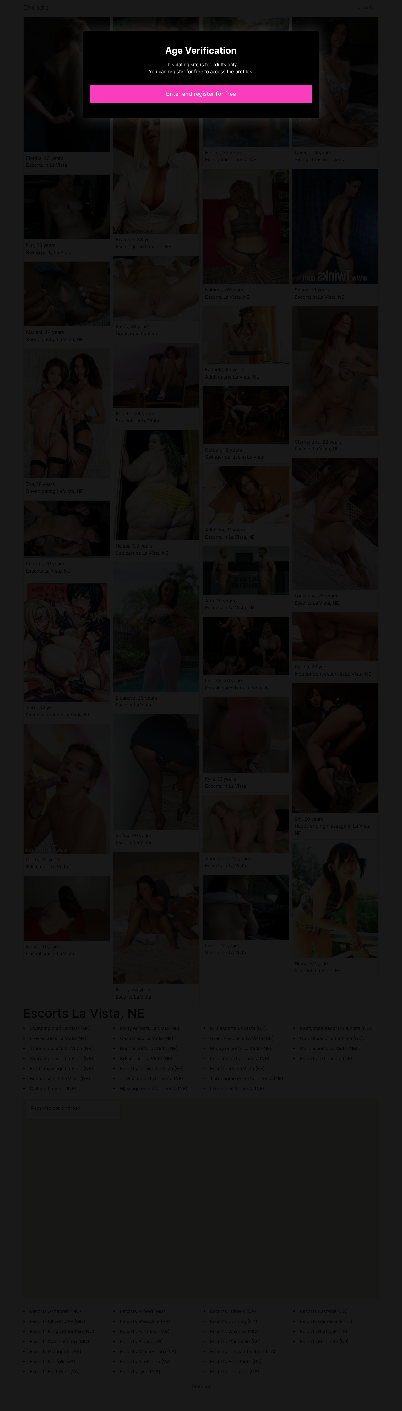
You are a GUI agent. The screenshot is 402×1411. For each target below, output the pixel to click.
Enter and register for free (201, 93)
